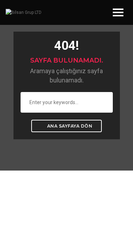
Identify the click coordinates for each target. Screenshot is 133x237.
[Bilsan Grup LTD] (23, 12)
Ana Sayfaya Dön (69, 126)
